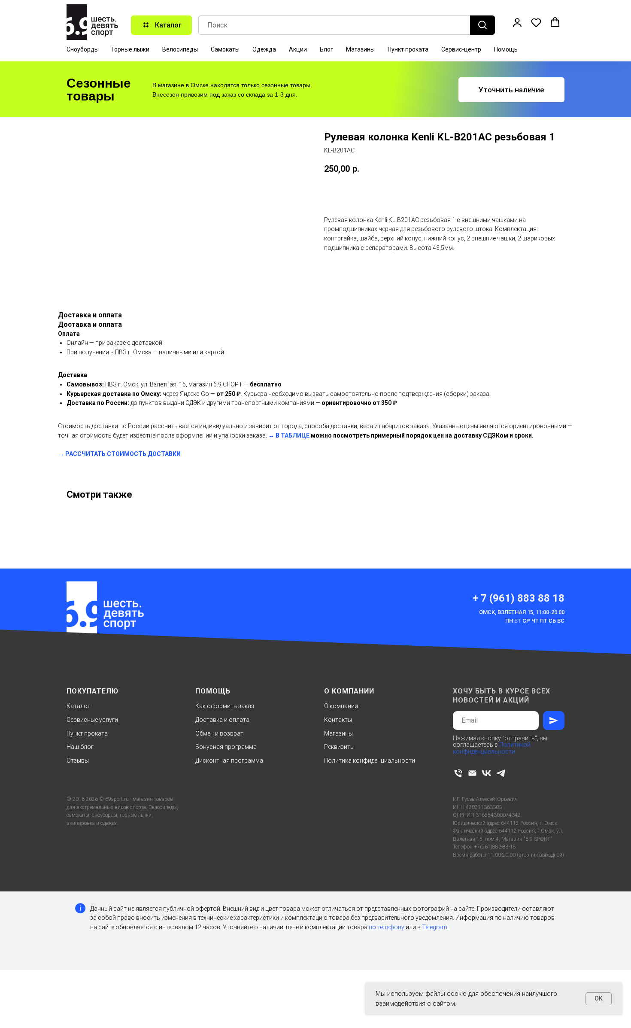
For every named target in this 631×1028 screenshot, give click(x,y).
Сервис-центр (461, 49)
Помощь (506, 49)
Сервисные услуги (92, 719)
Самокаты (225, 49)
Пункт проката (408, 49)
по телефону (386, 927)
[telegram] (500, 773)
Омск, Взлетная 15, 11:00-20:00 (521, 612)
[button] (517, 22)
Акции (298, 49)
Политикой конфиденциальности (492, 747)
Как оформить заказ (224, 706)
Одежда (264, 49)
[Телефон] (458, 773)
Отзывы (78, 760)
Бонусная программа (226, 746)
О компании (341, 706)
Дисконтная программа (229, 760)
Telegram (434, 927)
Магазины (360, 49)
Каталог (78, 706)
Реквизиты (339, 746)
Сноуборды (83, 49)
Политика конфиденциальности (369, 760)
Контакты (338, 719)
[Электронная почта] (472, 773)
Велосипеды (180, 49)
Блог (326, 49)
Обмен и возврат (219, 733)
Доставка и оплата (222, 719)
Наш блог (80, 746)
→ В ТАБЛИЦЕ (288, 435)
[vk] (486, 773)
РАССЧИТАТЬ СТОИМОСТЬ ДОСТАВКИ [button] (123, 453)
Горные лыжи (130, 49)
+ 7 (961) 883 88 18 (518, 598)
